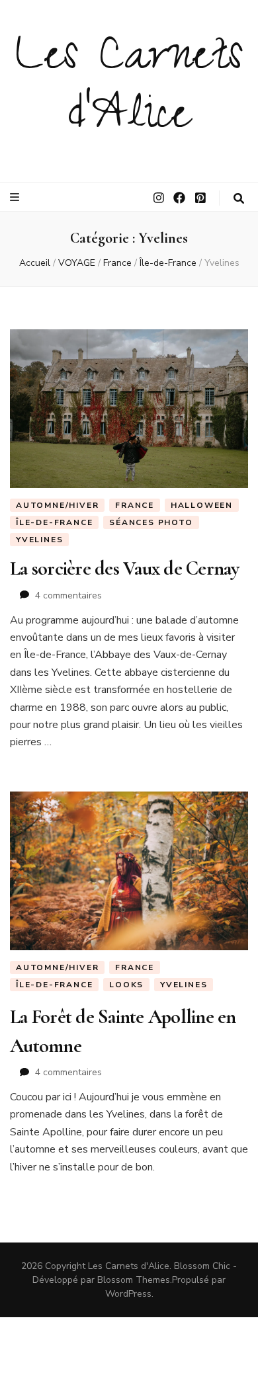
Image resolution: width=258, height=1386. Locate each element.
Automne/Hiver (57, 505)
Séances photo (151, 522)
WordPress (128, 1293)
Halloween (202, 505)
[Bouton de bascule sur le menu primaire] (16, 197)
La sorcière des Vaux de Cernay (124, 568)
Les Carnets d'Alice (129, 90)
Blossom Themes (133, 1280)
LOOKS (126, 984)
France (134, 505)
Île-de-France (54, 522)
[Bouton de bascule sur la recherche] (239, 198)
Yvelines (39, 539)
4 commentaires (68, 595)
